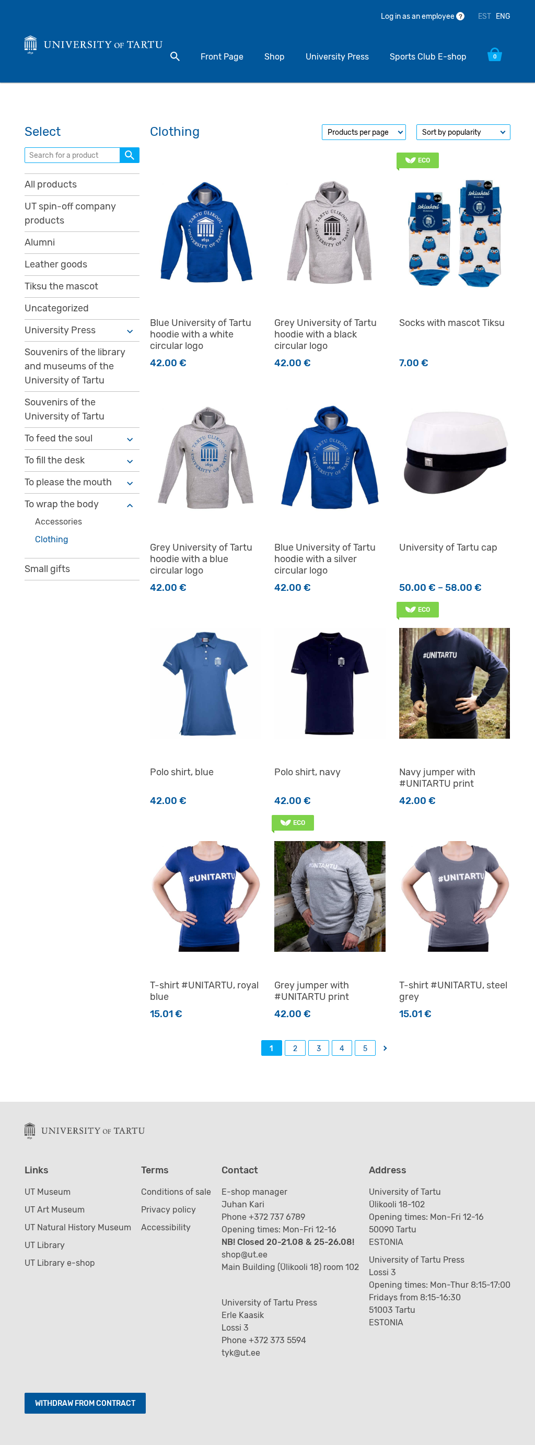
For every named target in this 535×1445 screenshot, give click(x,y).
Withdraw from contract (85, 1403)
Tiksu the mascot (61, 286)
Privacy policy (168, 1210)
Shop (274, 57)
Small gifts (47, 569)
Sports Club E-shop (428, 57)
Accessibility (166, 1227)
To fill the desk (55, 460)
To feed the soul (58, 438)
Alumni (40, 242)
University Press (337, 57)
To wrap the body (62, 504)
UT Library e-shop (60, 1263)
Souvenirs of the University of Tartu (64, 409)
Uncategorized (57, 308)
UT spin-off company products (70, 213)
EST (484, 16)
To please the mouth (68, 482)
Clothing (51, 539)
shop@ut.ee (246, 1255)
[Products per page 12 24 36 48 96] (364, 132)
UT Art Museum (55, 1210)
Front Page (222, 57)
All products (51, 184)
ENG (503, 16)
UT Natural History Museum (78, 1227)
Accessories (58, 522)
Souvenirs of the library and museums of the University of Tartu (75, 366)
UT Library (45, 1245)
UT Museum (48, 1192)
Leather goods (56, 264)
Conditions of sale (176, 1192)
